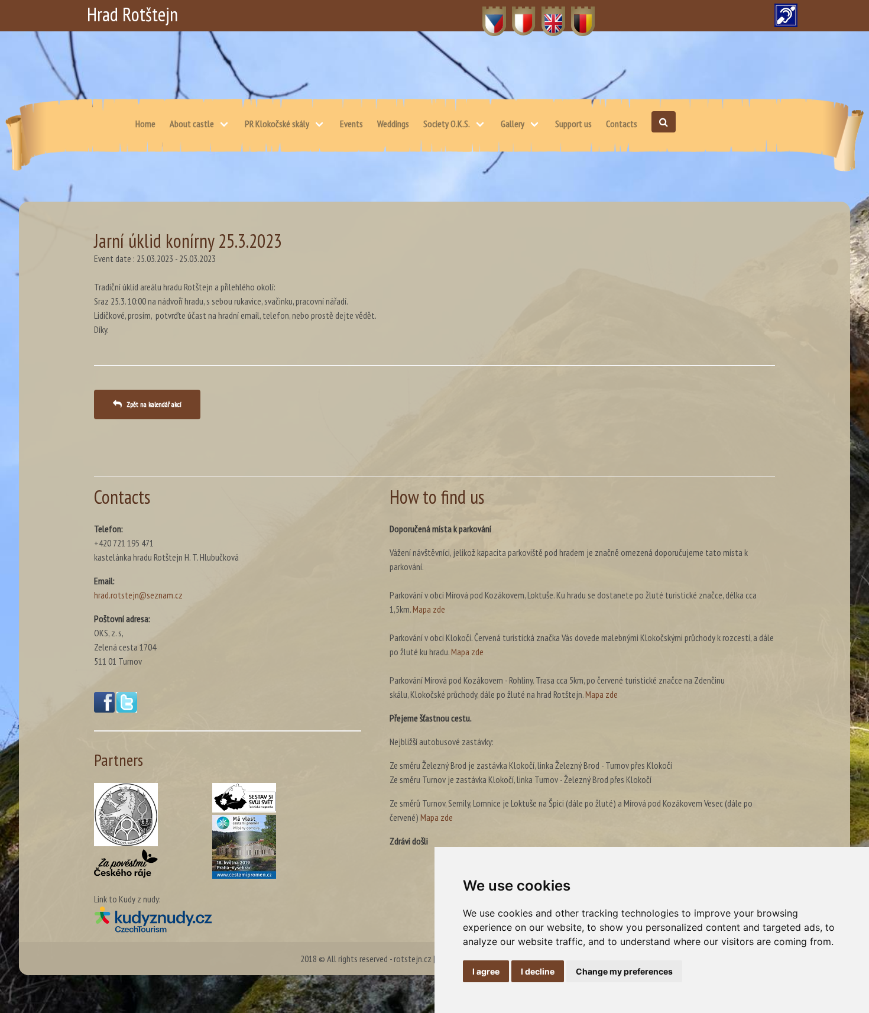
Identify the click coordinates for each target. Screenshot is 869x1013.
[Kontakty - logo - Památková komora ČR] (126, 814)
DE (576, 15)
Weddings (393, 124)
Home (145, 124)
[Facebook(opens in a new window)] (104, 709)
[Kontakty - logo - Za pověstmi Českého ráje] (126, 863)
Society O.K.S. (446, 124)
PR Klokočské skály (277, 124)
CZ (487, 15)
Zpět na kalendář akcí (154, 404)
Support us (573, 124)
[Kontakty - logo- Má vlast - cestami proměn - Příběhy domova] (244, 847)
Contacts (621, 124)
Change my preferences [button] (624, 971)
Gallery (512, 124)
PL (516, 15)
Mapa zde (429, 609)
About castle (192, 124)
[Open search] (663, 121)
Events (351, 124)
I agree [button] (486, 971)
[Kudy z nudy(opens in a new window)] (227, 919)
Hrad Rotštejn (132, 14)
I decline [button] (538, 971)
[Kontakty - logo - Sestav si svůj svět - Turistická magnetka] (244, 798)
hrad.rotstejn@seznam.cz (138, 595)
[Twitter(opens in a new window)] (126, 709)
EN (546, 15)
